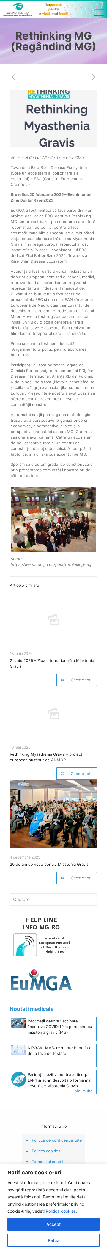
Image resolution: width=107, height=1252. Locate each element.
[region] (53, 1208)
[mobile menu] (99, 12)
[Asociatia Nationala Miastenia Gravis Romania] (53, 9)
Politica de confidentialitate (57, 1140)
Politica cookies (61, 1211)
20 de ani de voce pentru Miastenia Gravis (49, 864)
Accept (53, 1224)
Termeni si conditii (48, 1161)
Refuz (53, 1240)
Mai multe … (86, 1090)
